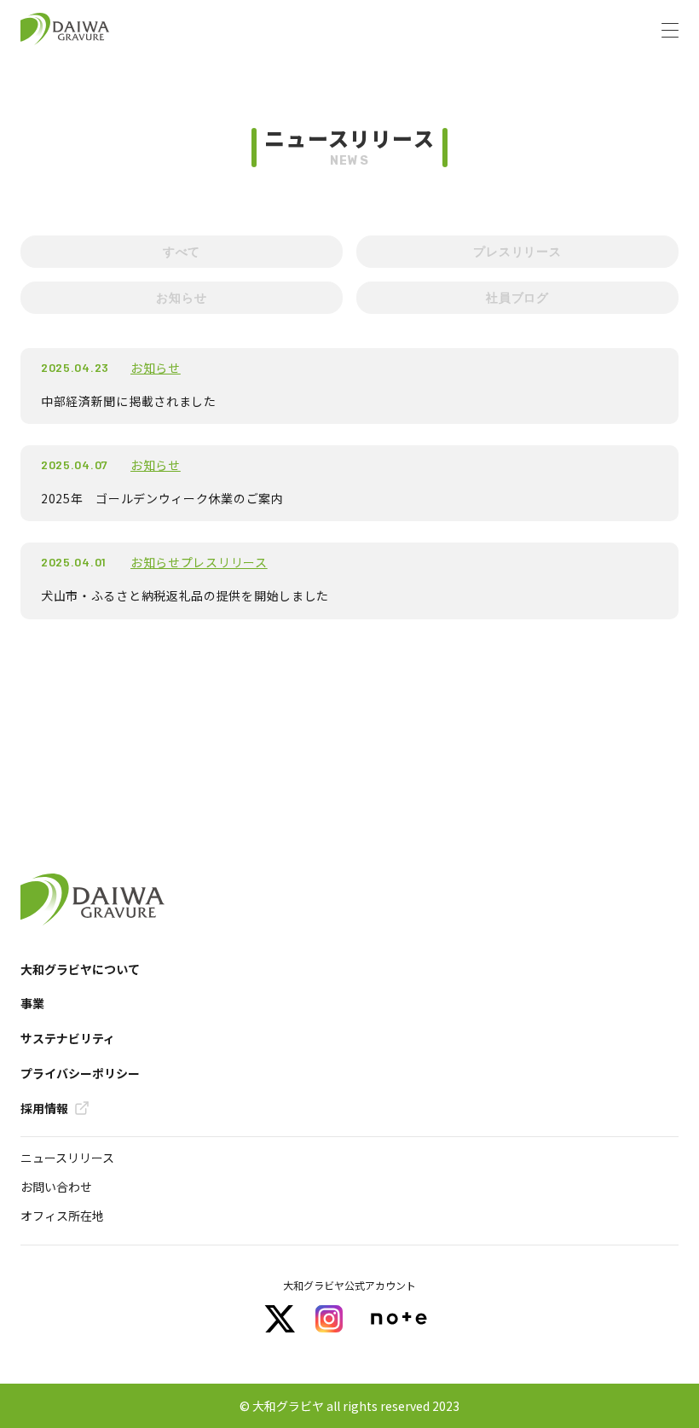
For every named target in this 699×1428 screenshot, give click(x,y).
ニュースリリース (67, 1157)
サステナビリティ (67, 1038)
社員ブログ (517, 297)
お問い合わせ (56, 1186)
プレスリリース (517, 251)
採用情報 (44, 1108)
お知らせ (181, 297)
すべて (181, 251)
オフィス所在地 (62, 1215)
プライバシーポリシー (80, 1073)
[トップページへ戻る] (65, 30)
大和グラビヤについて (80, 969)
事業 (32, 1003)
